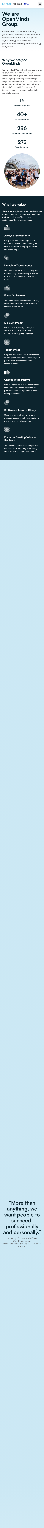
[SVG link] (12, 4)
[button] (40, 4)
